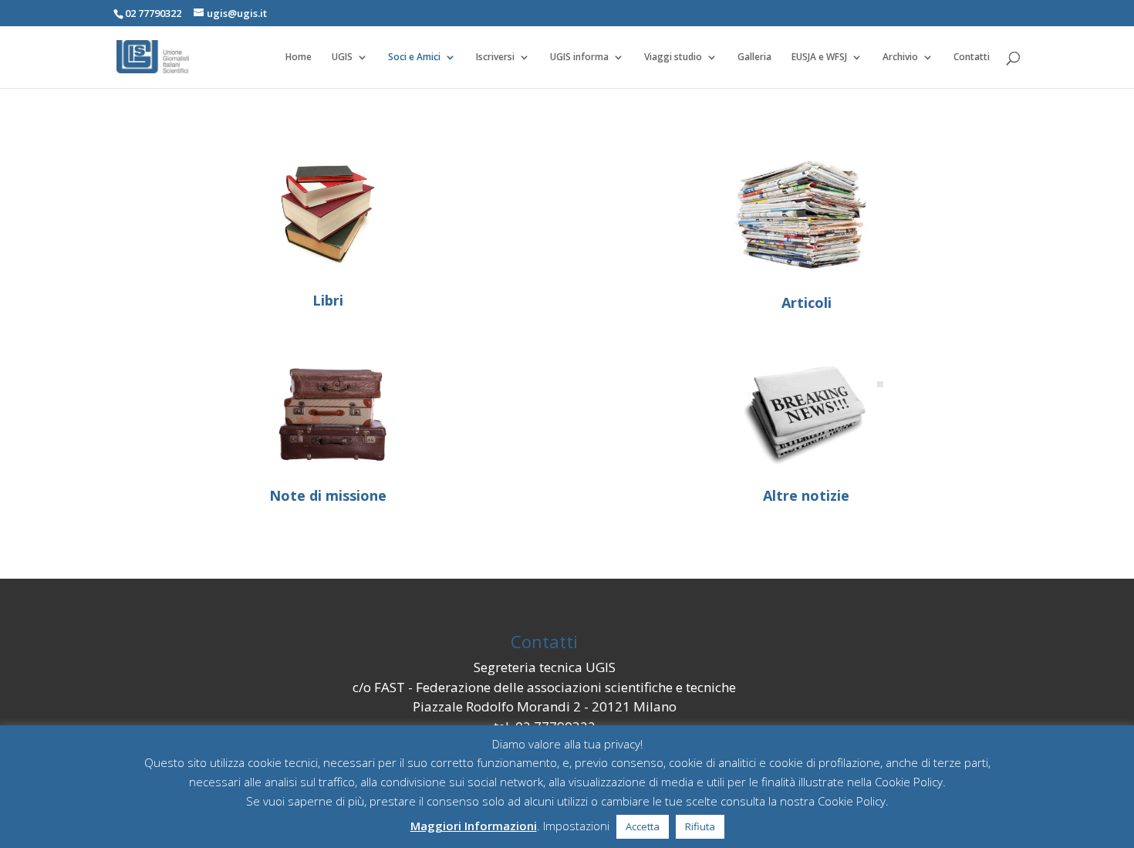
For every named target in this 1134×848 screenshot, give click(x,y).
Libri (327, 300)
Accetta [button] (643, 826)
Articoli (806, 302)
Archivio (900, 57)
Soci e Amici (414, 57)
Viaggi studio (673, 57)
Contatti (971, 57)
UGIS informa (579, 57)
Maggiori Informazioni (473, 825)
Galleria (754, 57)
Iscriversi (495, 57)
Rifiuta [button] (700, 826)
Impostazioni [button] (576, 825)
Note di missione (327, 495)
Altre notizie (806, 495)
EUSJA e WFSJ (819, 57)
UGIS (342, 57)
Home (298, 57)
